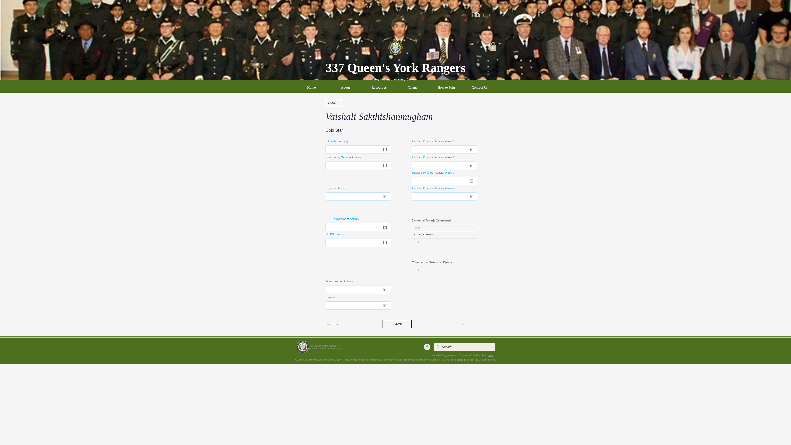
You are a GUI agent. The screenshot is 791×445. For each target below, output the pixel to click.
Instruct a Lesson (423, 234)
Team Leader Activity (339, 281)
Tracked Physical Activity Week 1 (433, 141)
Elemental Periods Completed (431, 220)
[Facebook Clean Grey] (427, 347)
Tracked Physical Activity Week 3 (433, 172)
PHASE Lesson (335, 234)
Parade (330, 297)
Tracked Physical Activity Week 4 (433, 188)
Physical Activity (336, 188)
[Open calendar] (385, 149)
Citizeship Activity (336, 141)
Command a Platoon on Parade (432, 262)
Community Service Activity (343, 157)
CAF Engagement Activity (342, 218)
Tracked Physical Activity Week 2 (433, 157)
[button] (493, 46)
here (490, 355)
